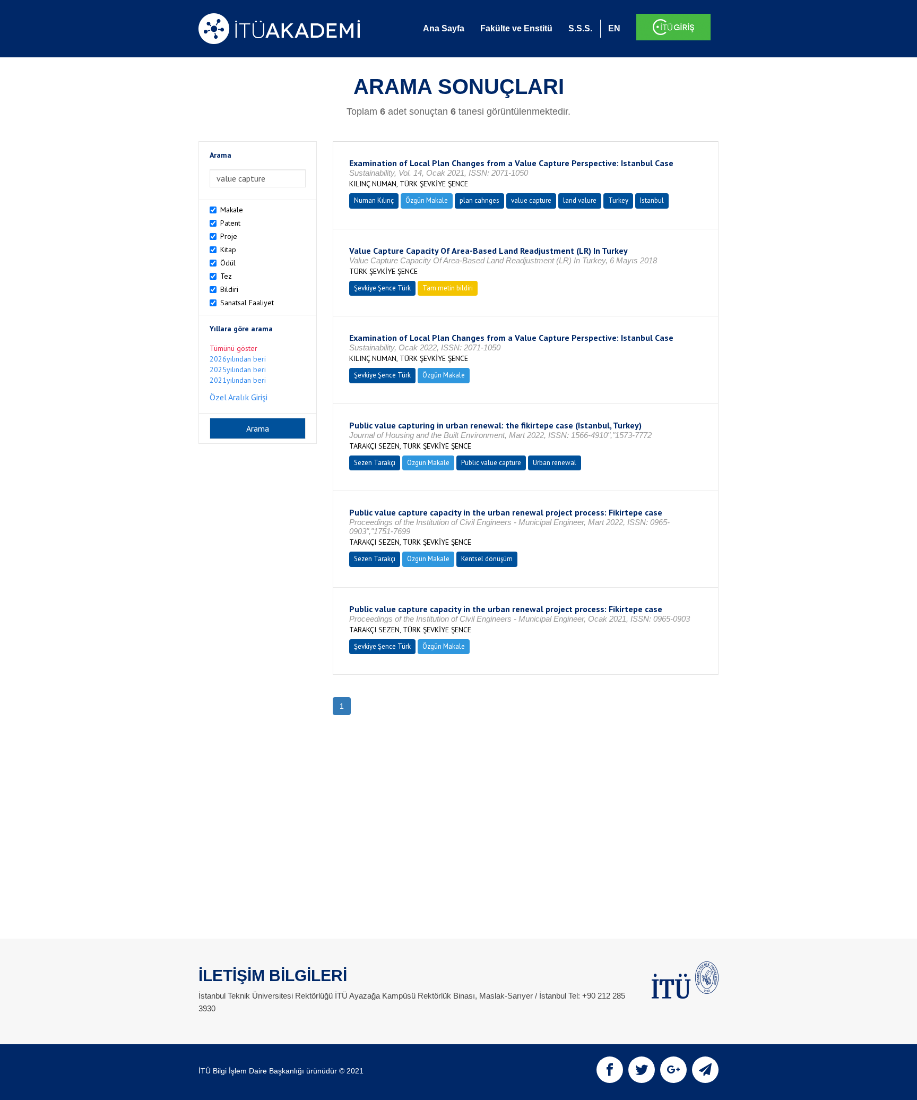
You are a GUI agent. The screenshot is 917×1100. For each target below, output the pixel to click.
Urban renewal (554, 462)
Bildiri (229, 289)
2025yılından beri (238, 369)
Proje (228, 236)
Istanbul (652, 200)
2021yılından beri (238, 380)
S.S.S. (580, 28)
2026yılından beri (238, 359)
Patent (230, 223)
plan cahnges (479, 200)
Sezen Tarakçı (374, 462)
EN (614, 28)
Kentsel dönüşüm (487, 558)
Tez (226, 276)
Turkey (618, 200)
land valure (579, 200)
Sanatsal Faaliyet (247, 302)
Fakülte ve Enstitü (516, 28)
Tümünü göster (233, 348)
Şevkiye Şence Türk (382, 288)
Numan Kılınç (374, 200)
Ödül (228, 263)
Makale (231, 209)
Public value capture (491, 462)
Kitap (228, 249)
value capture (531, 200)
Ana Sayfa (443, 28)
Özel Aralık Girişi (238, 397)
